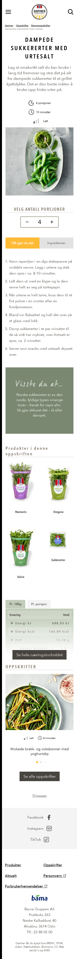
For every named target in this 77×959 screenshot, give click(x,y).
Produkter (13, 865)
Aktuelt (11, 875)
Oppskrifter (22, 25)
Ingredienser (56, 243)
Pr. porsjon (39, 604)
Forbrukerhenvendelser (24, 886)
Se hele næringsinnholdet (39, 654)
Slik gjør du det (22, 243)
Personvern (52, 875)
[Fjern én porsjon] (26, 222)
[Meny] (8, 12)
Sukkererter (58, 560)
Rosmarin (20, 512)
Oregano (58, 512)
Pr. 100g (15, 604)
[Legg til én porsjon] (52, 222)
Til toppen (39, 796)
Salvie (20, 577)
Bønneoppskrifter (40, 25)
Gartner (9, 25)
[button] (37, 762)
